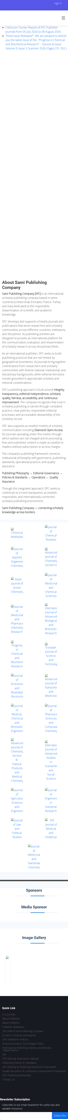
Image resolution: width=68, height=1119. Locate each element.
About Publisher (11, 1018)
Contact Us (8, 1079)
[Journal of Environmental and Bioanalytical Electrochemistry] (17, 686)
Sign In (58, 3)
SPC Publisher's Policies (15, 1039)
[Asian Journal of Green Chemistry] (17, 585)
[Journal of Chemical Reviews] (51, 533)
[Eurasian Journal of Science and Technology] (51, 654)
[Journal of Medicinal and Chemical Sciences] (51, 585)
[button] (3, 165)
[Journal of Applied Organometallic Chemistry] (17, 557)
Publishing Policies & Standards (19, 1063)
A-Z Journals (8, 1014)
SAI (4, 1054)
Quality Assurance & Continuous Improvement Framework (34, 1071)
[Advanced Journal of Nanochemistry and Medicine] (51, 686)
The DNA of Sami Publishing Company (22, 1031)
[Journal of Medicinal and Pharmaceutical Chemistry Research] (17, 619)
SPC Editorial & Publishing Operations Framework (29, 1067)
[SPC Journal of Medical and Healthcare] (51, 829)
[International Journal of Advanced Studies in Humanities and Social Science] (51, 760)
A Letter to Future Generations (19, 1035)
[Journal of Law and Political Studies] (17, 829)
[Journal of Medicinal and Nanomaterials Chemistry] (34, 857)
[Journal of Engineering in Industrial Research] (51, 800)
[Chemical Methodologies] (17, 533)
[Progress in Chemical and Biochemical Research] (17, 654)
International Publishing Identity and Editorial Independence (26, 1049)
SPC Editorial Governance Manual (20, 1058)
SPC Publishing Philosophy (16, 1075)
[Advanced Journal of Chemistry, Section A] (51, 557)
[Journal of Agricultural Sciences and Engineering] (17, 800)
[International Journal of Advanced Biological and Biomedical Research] (51, 619)
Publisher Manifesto (13, 1027)
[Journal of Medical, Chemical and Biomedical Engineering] (17, 718)
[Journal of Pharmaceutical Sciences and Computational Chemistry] (51, 718)
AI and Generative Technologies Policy (23, 1043)
